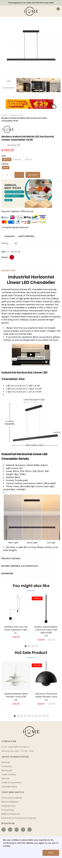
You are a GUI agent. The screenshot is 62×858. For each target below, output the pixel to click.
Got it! (50, 852)
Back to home (54, 118)
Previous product (51, 118)
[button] (4, 47)
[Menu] (4, 11)
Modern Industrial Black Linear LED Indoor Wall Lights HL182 (46, 629)
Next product (58, 118)
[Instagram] (10, 829)
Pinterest (12, 257)
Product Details (10, 558)
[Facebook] (3, 829)
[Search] (12, 11)
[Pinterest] (16, 829)
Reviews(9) (7, 573)
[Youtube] (23, 829)
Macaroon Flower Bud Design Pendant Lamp (46, 695)
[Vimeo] (29, 829)
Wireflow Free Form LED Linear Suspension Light (16, 628)
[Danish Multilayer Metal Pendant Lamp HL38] (15, 675)
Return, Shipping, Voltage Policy (19, 566)
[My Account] (49, 11)
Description (8, 270)
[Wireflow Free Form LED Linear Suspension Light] (15, 608)
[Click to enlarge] (6, 72)
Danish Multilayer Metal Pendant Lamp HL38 (16, 695)
